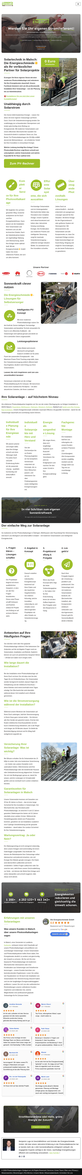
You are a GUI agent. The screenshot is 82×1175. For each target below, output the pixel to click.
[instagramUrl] (22, 1157)
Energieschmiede (20, 1101)
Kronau (76, 407)
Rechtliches (28, 1173)
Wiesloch (41, 407)
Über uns (67, 1170)
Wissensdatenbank (51, 1173)
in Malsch (64, 1101)
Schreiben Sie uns (66, 1173)
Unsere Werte (39, 1173)
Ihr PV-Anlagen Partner (44, 1101)
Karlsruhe (7, 945)
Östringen (34, 407)
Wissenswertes (7, 1173)
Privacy (74, 1170)
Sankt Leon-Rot (67, 407)
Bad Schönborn (7, 410)
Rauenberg (16, 407)
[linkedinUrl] (24, 1157)
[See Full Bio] (59, 1152)
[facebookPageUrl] (19, 1157)
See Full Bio (54, 1153)
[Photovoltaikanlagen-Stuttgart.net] (8, 4)
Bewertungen (18, 1173)
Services (50, 1170)
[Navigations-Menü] (78, 4)
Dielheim (49, 407)
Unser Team (59, 1170)
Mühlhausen (25, 407)
